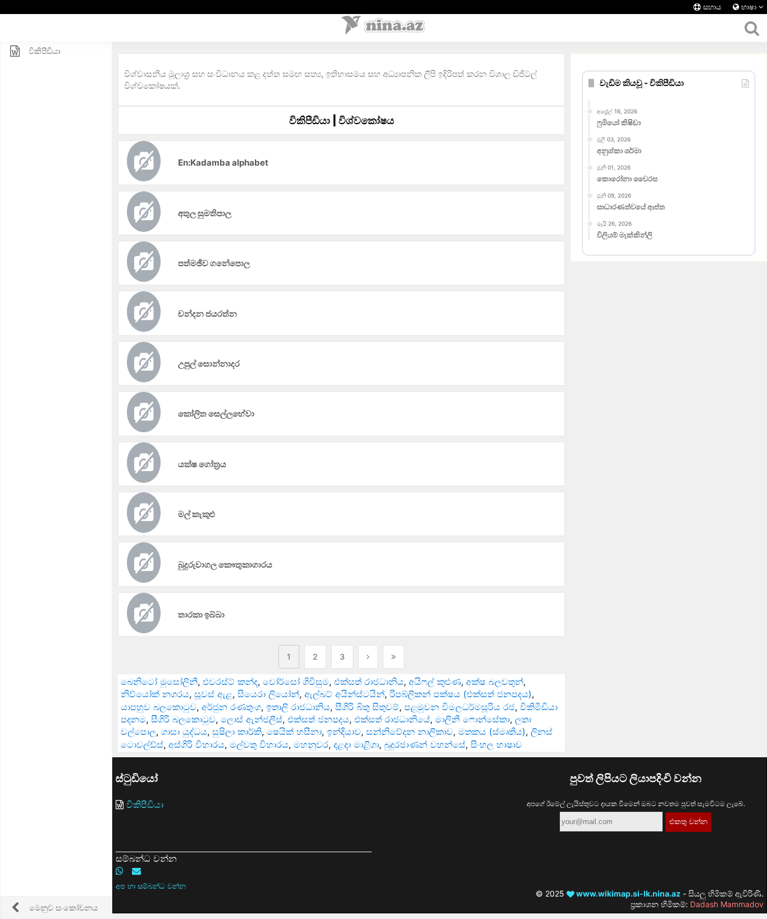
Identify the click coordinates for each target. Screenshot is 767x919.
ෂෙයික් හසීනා (294, 731)
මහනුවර (311, 744)
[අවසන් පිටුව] (393, 657)
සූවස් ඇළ (213, 693)
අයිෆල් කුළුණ (435, 681)
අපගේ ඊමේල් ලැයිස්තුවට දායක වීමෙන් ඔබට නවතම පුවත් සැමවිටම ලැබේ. (636, 803)
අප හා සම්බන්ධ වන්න (151, 885)
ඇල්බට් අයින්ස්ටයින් (344, 693)
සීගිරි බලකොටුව (183, 719)
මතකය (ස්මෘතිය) (492, 731)
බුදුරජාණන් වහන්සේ (424, 744)
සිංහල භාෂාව (496, 744)
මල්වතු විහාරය (259, 744)
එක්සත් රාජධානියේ (392, 719)
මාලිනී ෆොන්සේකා (472, 719)
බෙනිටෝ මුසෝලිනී (159, 681)
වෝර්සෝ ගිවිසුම (296, 681)
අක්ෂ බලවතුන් (494, 681)
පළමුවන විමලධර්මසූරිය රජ (459, 706)
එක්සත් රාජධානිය (369, 681)
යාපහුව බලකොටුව (159, 706)
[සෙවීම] (751, 28)
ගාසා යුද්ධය (184, 731)
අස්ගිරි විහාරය (196, 744)
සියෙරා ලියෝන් (268, 693)
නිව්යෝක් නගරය (155, 693)
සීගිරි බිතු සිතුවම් (367, 706)
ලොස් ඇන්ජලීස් (251, 719)
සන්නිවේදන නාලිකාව (409, 731)
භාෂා (749, 7)
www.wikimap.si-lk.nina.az (627, 893)
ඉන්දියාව (344, 731)
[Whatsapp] (120, 870)
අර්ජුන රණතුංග (231, 706)
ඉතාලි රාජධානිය (298, 706)
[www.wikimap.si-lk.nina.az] (383, 28)
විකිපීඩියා (144, 804)
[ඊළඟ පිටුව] (368, 657)
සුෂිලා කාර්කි (237, 731)
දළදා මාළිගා (356, 744)
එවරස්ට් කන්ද (230, 681)
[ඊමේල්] (136, 870)
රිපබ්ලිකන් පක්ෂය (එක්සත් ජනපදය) (461, 693)
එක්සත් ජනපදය (318, 719)
